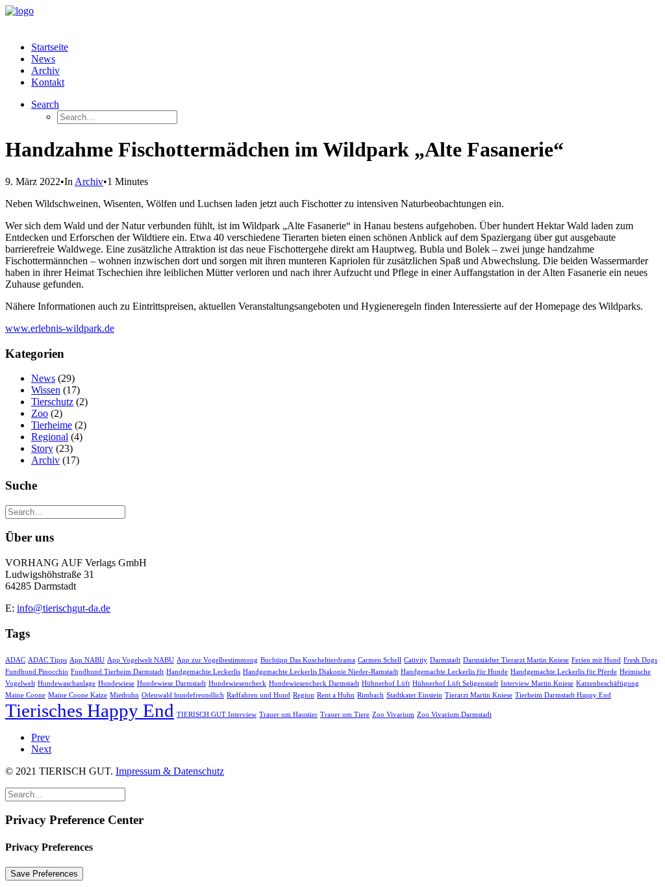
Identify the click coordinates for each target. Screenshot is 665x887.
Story (42, 448)
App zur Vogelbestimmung (217, 660)
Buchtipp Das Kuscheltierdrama (307, 660)
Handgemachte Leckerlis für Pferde (563, 671)
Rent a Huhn (336, 695)
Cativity (415, 660)
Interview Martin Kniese (537, 683)
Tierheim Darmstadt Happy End (563, 695)
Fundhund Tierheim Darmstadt (117, 671)
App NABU (87, 660)
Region (303, 695)
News (43, 58)
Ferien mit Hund (596, 660)
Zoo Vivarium (393, 714)
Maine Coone (25, 695)
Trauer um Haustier (288, 714)
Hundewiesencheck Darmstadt (314, 683)
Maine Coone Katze (77, 695)
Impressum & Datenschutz (170, 771)
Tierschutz (52, 401)
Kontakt (47, 82)
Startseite (49, 47)
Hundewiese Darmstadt (171, 683)
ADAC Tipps (47, 660)
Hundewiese (116, 683)
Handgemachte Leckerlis (203, 671)
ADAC (15, 660)
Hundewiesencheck (237, 683)
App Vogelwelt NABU (140, 660)
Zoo (39, 413)
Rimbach (370, 695)
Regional (49, 436)
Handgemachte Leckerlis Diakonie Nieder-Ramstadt (320, 671)
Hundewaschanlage (66, 683)
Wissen (45, 389)
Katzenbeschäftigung (607, 683)
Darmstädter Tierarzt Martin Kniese (516, 660)
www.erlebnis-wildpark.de (59, 328)
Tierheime (51, 425)
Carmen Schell (379, 660)
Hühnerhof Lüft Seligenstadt (455, 683)
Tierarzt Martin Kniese (478, 695)
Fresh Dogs (640, 660)
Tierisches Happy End (89, 710)
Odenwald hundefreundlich (183, 695)
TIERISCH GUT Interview (217, 714)
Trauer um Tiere (345, 714)
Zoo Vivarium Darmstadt (454, 714)
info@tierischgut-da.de (63, 608)
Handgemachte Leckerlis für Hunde (454, 671)
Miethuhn (124, 695)
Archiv (45, 70)
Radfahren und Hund (258, 695)
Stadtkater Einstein (414, 695)
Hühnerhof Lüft (386, 683)
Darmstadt (445, 660)
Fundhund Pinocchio (36, 671)
